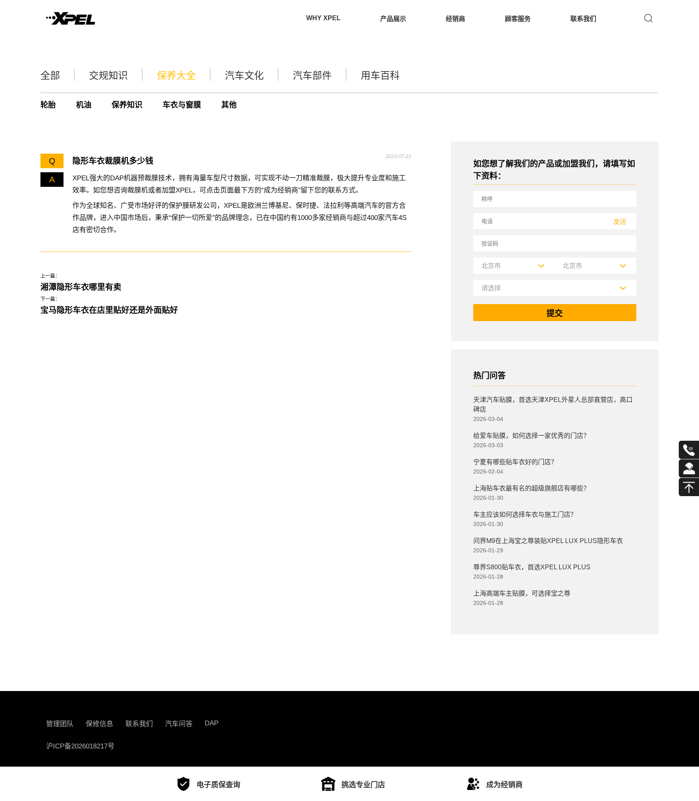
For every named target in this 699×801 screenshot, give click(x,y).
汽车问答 (179, 724)
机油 (83, 105)
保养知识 (127, 105)
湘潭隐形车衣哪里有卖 (80, 287)
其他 (229, 105)
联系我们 (583, 18)
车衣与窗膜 (182, 105)
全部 (50, 75)
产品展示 (393, 18)
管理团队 (60, 724)
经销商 (455, 18)
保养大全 (176, 75)
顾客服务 (518, 18)
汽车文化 (244, 75)
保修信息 (99, 724)
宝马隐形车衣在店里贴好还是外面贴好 (109, 310)
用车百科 (380, 75)
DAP (211, 723)
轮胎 (48, 105)
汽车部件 (312, 75)
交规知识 (108, 75)
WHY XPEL (323, 18)
